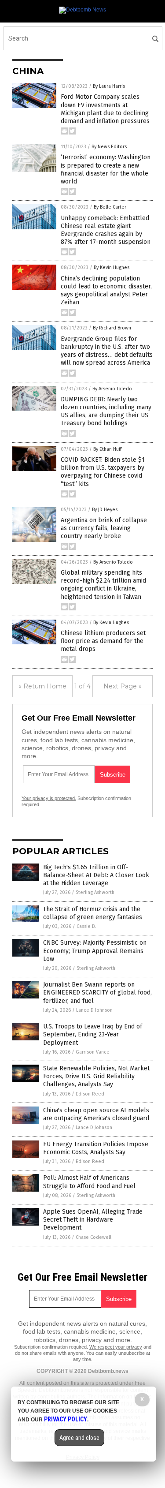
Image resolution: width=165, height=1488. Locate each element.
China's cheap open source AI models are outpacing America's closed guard (96, 1114)
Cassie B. (86, 926)
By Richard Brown (112, 328)
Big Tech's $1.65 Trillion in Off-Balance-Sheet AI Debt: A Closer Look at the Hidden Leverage (96, 875)
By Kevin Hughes (111, 267)
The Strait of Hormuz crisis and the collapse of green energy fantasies (92, 913)
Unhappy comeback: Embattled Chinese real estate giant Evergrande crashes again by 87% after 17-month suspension (105, 230)
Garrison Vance (93, 1052)
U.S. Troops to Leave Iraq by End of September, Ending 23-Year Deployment (92, 1034)
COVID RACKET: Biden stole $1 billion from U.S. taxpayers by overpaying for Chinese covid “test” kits (103, 472)
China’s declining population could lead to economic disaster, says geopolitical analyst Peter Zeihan (106, 291)
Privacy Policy (65, 1419)
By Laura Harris (109, 86)
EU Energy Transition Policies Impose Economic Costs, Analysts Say (95, 1148)
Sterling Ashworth (95, 892)
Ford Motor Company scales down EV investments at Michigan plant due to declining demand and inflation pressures (105, 109)
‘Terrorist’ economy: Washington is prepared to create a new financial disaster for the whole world (105, 169)
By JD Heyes (104, 509)
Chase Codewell (93, 1237)
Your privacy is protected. (49, 798)
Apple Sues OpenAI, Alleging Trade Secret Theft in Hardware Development (93, 1219)
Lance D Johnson (94, 1010)
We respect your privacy (115, 1347)
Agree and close (79, 1437)
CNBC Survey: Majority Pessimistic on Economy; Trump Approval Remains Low (95, 950)
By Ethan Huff (107, 449)
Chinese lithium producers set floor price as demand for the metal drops (103, 641)
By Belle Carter (110, 207)
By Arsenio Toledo (112, 389)
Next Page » (122, 686)
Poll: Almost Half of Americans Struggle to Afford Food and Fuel (89, 1181)
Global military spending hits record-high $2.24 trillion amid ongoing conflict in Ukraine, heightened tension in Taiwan (103, 585)
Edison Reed (90, 1094)
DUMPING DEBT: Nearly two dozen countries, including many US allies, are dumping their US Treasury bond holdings (106, 411)
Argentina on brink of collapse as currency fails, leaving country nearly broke (104, 528)
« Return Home (42, 686)
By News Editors (109, 147)
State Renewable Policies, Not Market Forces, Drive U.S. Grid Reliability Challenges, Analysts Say (96, 1076)
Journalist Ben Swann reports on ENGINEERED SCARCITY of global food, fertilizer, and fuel (97, 992)
